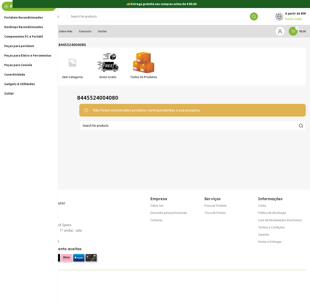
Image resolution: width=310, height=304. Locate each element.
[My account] (280, 31)
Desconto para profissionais (168, 212)
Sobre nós (157, 205)
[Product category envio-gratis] (108, 66)
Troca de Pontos (215, 212)
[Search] (254, 16)
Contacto (156, 220)
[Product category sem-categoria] (72, 66)
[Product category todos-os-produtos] (143, 66)
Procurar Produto (215, 205)
